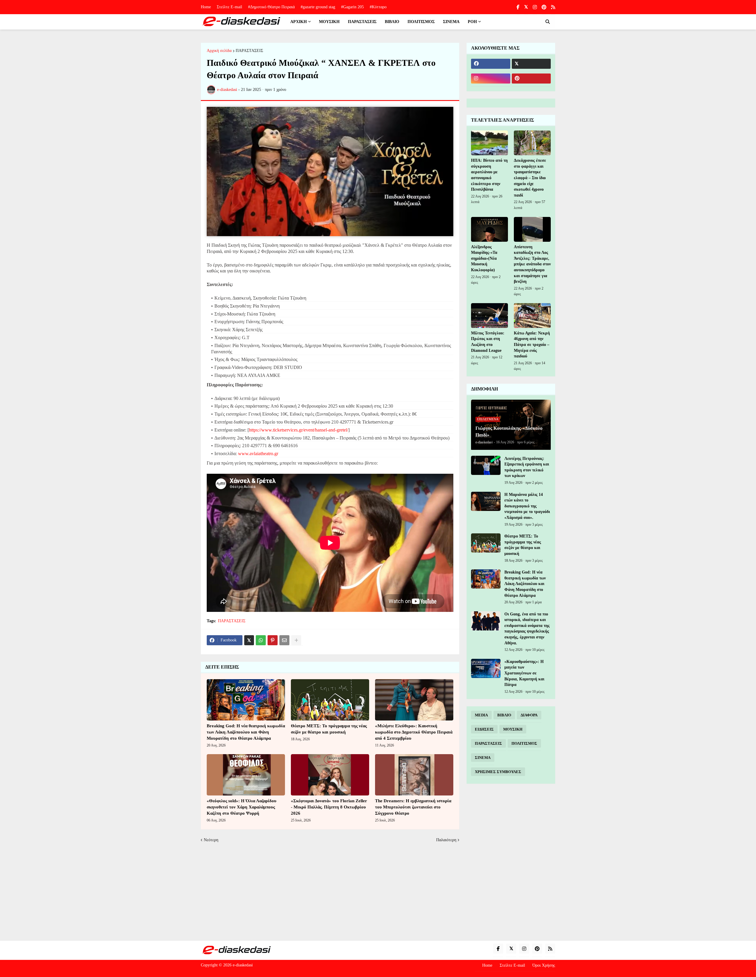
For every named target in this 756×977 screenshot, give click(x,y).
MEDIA (481, 715)
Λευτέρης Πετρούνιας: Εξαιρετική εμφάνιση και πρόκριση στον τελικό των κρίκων (526, 467)
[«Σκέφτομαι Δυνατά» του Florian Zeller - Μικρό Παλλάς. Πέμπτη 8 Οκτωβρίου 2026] (330, 774)
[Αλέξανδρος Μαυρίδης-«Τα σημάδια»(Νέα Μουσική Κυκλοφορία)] (489, 229)
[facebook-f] (518, 7)
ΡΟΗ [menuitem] (472, 21)
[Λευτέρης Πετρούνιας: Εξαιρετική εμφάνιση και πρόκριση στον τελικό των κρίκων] (486, 465)
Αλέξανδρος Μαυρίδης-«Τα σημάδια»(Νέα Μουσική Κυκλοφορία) (484, 258)
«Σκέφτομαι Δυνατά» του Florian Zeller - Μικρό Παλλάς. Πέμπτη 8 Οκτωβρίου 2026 (329, 807)
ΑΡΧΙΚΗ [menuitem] (298, 21)
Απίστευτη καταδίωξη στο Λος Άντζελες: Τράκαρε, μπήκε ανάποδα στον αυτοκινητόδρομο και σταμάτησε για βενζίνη (532, 264)
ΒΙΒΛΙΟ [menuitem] (392, 21)
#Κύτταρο (378, 7)
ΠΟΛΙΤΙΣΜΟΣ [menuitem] (421, 21)
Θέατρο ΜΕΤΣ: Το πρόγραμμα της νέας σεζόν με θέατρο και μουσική (329, 728)
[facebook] (490, 64)
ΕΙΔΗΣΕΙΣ (484, 729)
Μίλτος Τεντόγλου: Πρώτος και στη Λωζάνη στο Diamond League (487, 342)
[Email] (284, 640)
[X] (249, 640)
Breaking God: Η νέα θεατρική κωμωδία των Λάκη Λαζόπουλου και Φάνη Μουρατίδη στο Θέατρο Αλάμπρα (246, 732)
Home (206, 7)
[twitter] (526, 7)
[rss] (553, 7)
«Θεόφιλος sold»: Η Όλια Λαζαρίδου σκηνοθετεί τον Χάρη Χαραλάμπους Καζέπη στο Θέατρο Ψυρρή (241, 807)
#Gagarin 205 (352, 7)
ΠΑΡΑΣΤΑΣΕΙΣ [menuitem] (362, 21)
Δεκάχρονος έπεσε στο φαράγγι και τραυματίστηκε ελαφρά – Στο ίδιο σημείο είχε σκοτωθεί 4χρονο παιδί (530, 177)
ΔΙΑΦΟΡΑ (529, 715)
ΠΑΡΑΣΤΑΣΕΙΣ (249, 51)
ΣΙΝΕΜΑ (483, 757)
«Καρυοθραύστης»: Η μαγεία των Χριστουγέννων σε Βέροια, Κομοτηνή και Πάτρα (524, 673)
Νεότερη (211, 840)
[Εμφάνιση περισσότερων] (296, 640)
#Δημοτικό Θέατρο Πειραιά (271, 7)
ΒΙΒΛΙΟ (504, 715)
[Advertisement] (378, 892)
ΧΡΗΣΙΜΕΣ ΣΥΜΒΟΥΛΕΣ (498, 771)
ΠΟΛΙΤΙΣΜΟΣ (524, 743)
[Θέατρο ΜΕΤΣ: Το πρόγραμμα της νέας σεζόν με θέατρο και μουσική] (330, 700)
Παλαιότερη (446, 840)
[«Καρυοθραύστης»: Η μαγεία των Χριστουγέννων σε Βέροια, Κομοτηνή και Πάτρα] (486, 668)
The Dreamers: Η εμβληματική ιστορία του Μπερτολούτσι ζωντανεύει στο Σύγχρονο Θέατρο (413, 807)
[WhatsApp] (261, 640)
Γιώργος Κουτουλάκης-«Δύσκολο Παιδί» (508, 431)
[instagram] (535, 7)
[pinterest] (544, 7)
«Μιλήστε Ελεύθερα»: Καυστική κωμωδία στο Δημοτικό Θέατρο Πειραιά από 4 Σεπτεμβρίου (413, 732)
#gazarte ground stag (318, 7)
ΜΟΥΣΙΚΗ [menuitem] (329, 21)
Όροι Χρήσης (543, 965)
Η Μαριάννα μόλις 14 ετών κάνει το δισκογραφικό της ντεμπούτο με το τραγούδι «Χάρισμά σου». (527, 506)
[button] (547, 22)
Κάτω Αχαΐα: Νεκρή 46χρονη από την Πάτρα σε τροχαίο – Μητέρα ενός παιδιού (532, 344)
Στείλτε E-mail (229, 7)
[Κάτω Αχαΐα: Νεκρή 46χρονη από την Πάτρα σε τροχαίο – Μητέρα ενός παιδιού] (532, 315)
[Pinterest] (273, 640)
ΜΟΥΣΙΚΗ (512, 729)
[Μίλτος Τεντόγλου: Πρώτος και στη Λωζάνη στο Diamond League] (489, 315)
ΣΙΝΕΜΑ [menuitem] (451, 21)
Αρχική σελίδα (219, 51)
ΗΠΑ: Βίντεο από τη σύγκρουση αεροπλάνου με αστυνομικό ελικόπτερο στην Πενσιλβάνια (489, 175)
